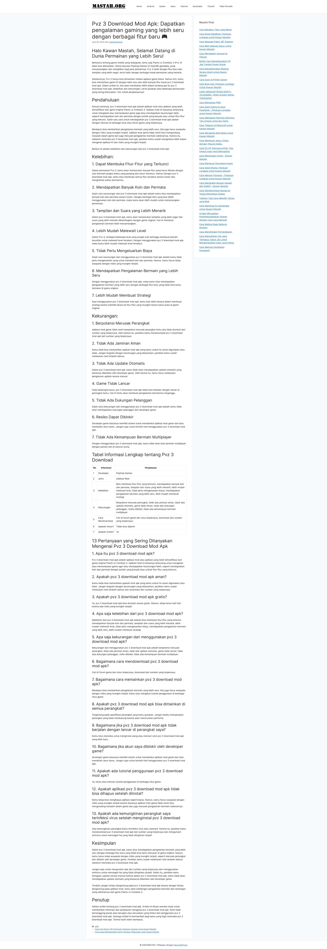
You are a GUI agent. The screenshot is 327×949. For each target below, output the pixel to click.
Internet (184, 6)
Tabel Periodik (225, 6)
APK (96, 926)
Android (150, 6)
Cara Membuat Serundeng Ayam (216, 163)
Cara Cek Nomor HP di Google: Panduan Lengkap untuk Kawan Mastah (125, 929)
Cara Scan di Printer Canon (213, 79)
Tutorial (210, 6)
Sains (173, 6)
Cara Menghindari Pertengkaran (215, 232)
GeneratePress (180, 945)
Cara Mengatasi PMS (210, 102)
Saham (162, 6)
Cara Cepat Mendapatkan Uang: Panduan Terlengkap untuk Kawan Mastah (127, 932)
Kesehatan (197, 6)
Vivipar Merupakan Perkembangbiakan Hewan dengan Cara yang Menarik (213, 216)
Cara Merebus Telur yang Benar (215, 29)
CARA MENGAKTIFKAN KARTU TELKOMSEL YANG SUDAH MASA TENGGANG (216, 95)
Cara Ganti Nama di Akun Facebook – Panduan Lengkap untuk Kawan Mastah (214, 110)
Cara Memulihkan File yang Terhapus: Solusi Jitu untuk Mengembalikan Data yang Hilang (216, 239)
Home (139, 6)
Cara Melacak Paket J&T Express (216, 41)
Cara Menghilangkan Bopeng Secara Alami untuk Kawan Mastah (214, 72)
